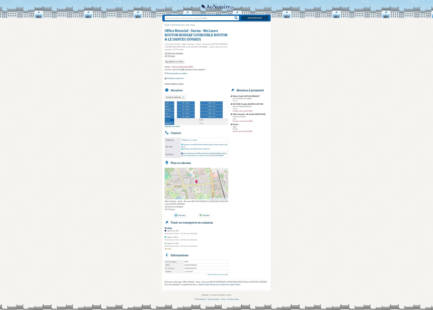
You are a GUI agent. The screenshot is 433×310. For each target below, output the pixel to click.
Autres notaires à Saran (174, 84)
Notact (235, 124)
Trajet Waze (181, 215)
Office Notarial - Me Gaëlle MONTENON (249, 114)
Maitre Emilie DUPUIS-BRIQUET (246, 96)
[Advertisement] (249, 185)
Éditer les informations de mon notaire (218, 274)
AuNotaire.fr (216, 8)
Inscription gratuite (233, 299)
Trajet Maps (206, 215)
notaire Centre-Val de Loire (208, 285)
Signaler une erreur (172, 126)
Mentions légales (213, 299)
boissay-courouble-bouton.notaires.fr (197, 149)
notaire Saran (234, 285)
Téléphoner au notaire (189, 140)
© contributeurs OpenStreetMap (219, 169)
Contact (223, 299)
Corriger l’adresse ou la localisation (219, 199)
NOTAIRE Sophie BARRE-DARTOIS (248, 104)
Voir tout (168, 249)
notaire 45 (224, 285)
